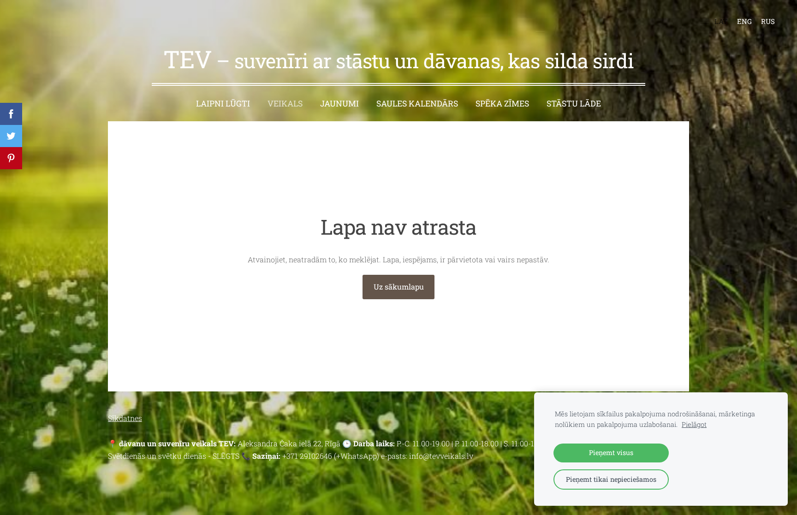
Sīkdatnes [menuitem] (125, 418)
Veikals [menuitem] (285, 103)
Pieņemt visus (611, 452)
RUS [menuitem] (768, 21)
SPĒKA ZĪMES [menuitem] (502, 103)
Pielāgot (694, 424)
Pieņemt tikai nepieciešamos (611, 479)
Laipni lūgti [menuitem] (223, 103)
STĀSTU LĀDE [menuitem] (574, 103)
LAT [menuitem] (720, 21)
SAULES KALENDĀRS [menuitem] (417, 103)
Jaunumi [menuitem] (339, 103)
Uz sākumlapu (399, 286)
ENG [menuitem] (744, 21)
